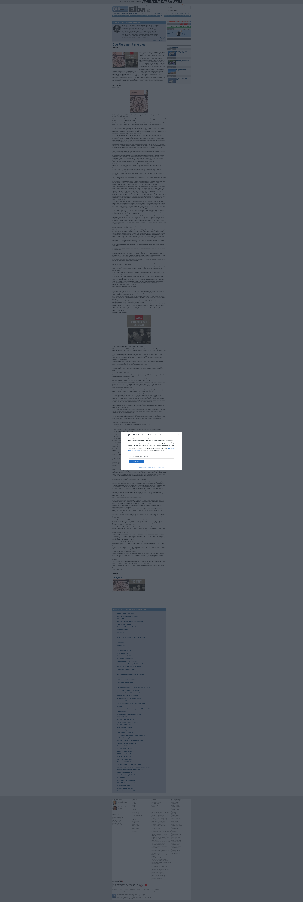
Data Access (151, 467)
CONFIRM (136, 461)
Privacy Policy (160, 467)
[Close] (178, 435)
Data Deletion (142, 467)
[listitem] (151, 456)
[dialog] (151, 451)
